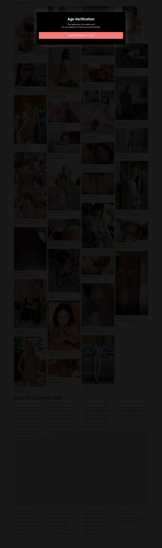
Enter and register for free (81, 35)
